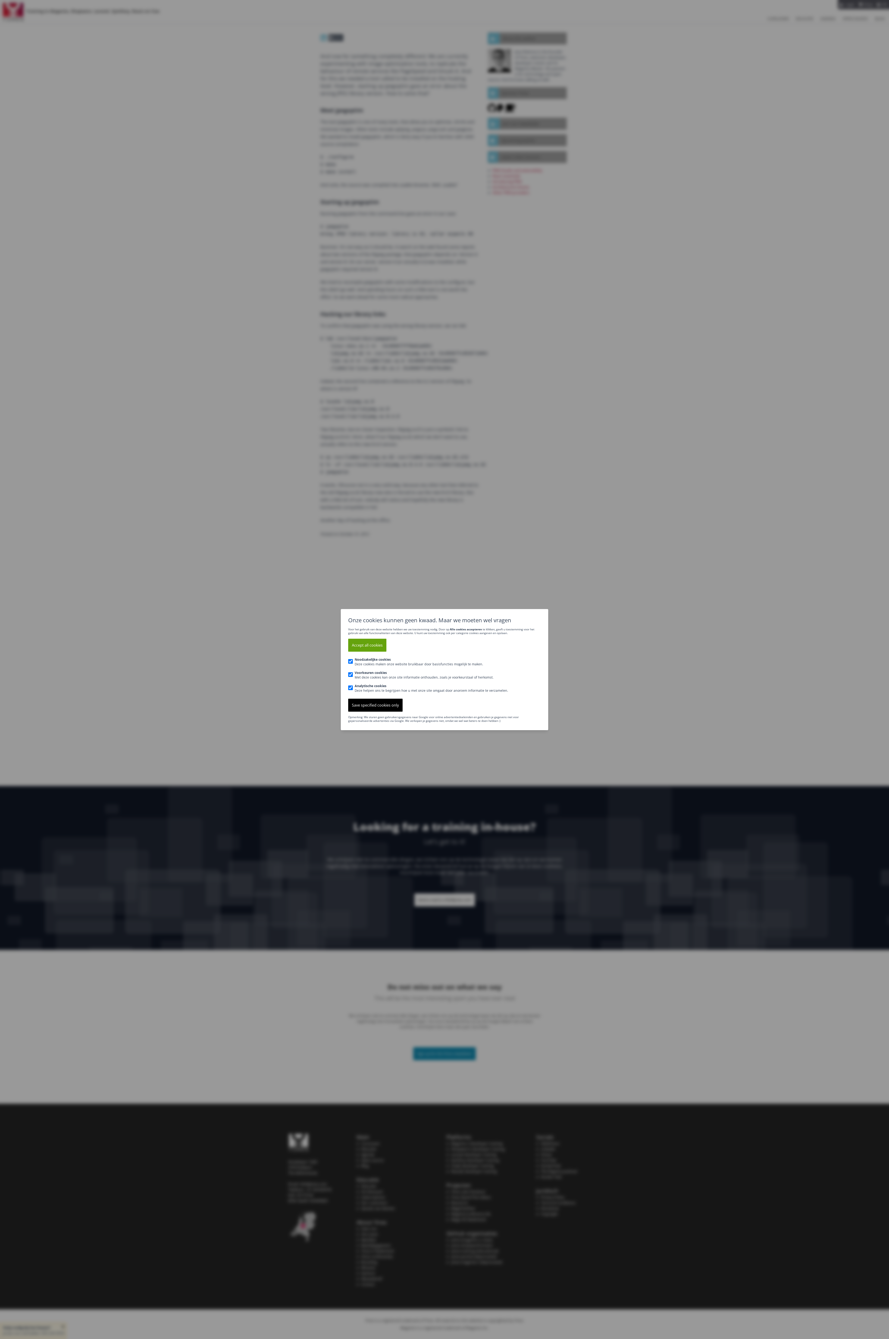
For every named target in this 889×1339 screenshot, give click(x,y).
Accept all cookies (367, 645)
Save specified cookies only (375, 705)
